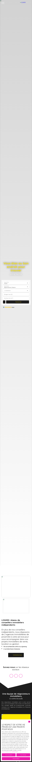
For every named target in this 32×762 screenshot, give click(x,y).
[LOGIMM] (25, 3)
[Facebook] (11, 676)
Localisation (7, 290)
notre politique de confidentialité (10, 751)
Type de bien (6, 286)
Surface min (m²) (8, 298)
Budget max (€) (8, 294)
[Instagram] (16, 676)
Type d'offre (6, 282)
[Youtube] (20, 676)
